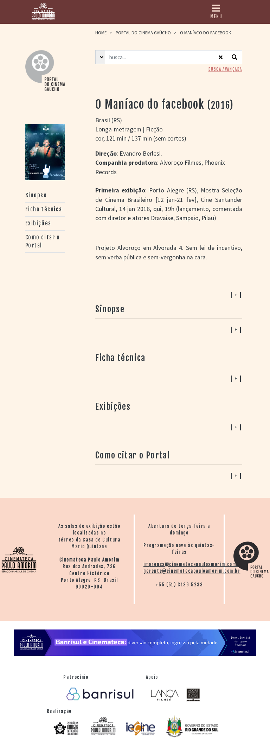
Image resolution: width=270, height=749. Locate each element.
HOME (101, 32)
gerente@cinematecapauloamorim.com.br (191, 571)
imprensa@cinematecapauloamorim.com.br (193, 564)
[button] (168, 475)
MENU (216, 16)
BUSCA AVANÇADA (225, 69)
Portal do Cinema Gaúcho (143, 32)
